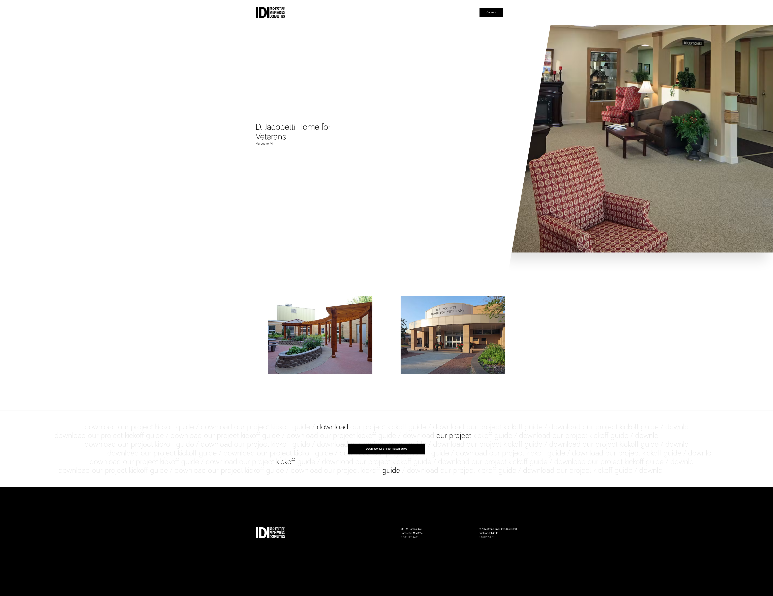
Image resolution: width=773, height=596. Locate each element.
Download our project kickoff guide (386, 448)
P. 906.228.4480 (409, 537)
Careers (491, 12)
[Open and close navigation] (515, 12)
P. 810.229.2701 (487, 537)
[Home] (270, 12)
